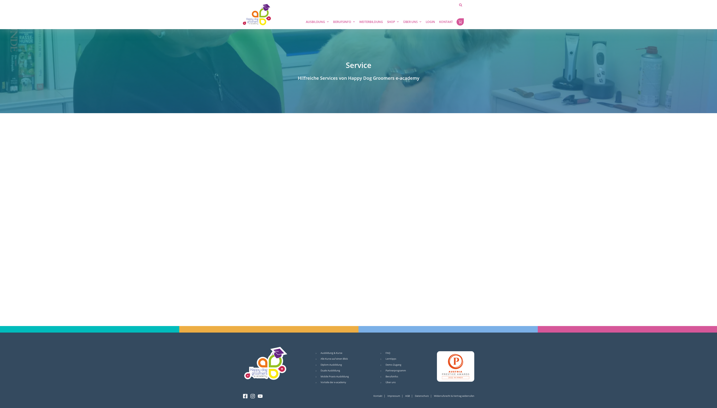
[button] (461, 5)
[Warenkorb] (460, 22)
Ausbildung (315, 22)
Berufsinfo (342, 22)
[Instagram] (252, 396)
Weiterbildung (371, 22)
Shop (391, 22)
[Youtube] (260, 396)
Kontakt (446, 22)
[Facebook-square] (245, 396)
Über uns (410, 22)
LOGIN (430, 22)
